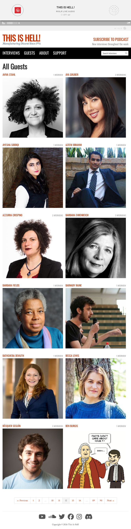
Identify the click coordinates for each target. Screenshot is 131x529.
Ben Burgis (72, 426)
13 (73, 500)
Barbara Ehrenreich (77, 215)
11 (59, 500)
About (44, 53)
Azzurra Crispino (12, 215)
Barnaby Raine (74, 285)
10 (52, 500)
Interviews (11, 53)
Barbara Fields (11, 285)
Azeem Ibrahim (74, 145)
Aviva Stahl (9, 74)
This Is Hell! (21, 38)
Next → (110, 500)
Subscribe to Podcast (110, 39)
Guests (29, 53)
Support (59, 53)
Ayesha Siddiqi (11, 145)
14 (80, 500)
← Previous (22, 500)
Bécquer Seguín (11, 426)
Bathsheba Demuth (13, 356)
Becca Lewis (72, 356)
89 (93, 500)
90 (101, 500)
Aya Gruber (72, 74)
